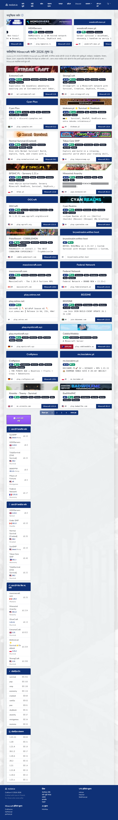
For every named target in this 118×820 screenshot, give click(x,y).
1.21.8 (18, 770)
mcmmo (18, 724)
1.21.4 (18, 746)
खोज (41, 4)
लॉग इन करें (99, 5)
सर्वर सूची (23, 5)
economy (18, 691)
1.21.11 (18, 737)
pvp (18, 681)
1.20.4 (18, 756)
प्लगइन (61, 4)
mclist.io (13, 4)
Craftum (8, 792)
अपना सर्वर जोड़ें (20, 419)
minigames (18, 719)
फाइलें (43, 802)
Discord (78, 4)
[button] (109, 4)
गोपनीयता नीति (46, 792)
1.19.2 (18, 775)
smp (18, 686)
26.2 (18, 761)
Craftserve (8, 809)
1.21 (18, 765)
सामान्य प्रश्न (50, 5)
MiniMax (45, 809)
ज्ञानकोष (44, 799)
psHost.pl (8, 814)
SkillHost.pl (83, 797)
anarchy (18, 715)
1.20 (18, 742)
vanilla (18, 700)
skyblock (18, 710)
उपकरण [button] (88, 4)
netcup (81, 792)
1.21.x (18, 779)
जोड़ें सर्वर (32, 5)
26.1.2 (18, 751)
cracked (18, 696)
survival (18, 677)
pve (18, 705)
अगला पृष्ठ (73, 413)
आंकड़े (44, 797)
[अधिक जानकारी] (22, 15)
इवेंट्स (69, 4)
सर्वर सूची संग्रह (46, 795)
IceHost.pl (8, 812)
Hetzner (81, 795)
